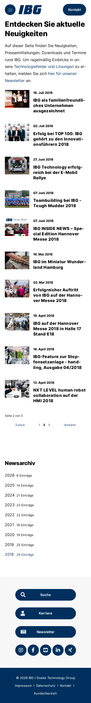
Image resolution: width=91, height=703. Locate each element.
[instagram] (20, 650)
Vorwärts (70, 425)
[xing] (70, 650)
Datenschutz (45, 685)
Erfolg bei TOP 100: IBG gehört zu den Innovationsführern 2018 (58, 139)
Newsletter (46, 632)
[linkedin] (58, 650)
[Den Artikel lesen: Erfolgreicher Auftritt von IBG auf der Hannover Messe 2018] (17, 288)
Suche (45, 595)
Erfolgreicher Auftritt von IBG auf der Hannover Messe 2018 (58, 295)
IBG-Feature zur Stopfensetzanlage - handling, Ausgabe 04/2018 (57, 362)
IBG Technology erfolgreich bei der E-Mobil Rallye (58, 172)
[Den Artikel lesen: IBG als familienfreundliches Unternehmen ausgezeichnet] (17, 99)
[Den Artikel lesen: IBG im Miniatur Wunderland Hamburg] (17, 260)
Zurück (20, 425)
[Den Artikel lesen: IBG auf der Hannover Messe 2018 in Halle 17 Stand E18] (17, 322)
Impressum (23, 685)
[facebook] (33, 650)
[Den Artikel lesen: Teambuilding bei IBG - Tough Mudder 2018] (17, 199)
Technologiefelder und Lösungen (44, 66)
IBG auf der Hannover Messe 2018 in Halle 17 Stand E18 (57, 328)
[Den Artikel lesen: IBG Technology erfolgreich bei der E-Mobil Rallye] (17, 165)
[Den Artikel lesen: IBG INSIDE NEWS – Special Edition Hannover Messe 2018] (17, 227)
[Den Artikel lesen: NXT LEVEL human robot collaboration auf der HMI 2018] (17, 389)
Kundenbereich (45, 693)
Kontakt (74, 10)
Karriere (45, 613)
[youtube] (45, 650)
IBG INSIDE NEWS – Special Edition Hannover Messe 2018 (58, 234)
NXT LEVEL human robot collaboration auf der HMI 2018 (59, 395)
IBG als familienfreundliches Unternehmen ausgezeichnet (59, 105)
